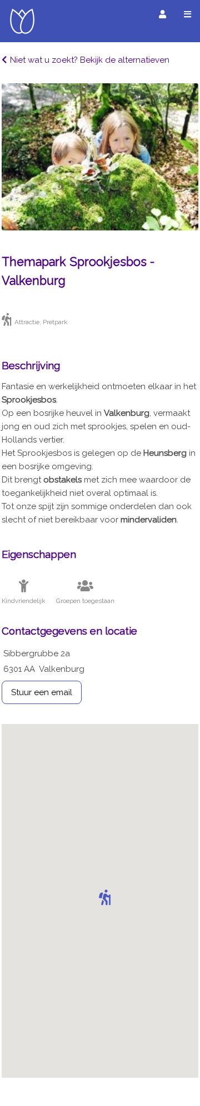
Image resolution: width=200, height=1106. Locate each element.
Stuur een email (41, 692)
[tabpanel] (100, 156)
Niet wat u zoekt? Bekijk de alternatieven (89, 60)
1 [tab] (100, 219)
